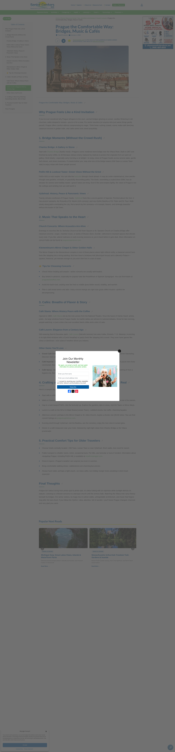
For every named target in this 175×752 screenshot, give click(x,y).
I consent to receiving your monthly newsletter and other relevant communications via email (72, 382)
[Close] (119, 351)
